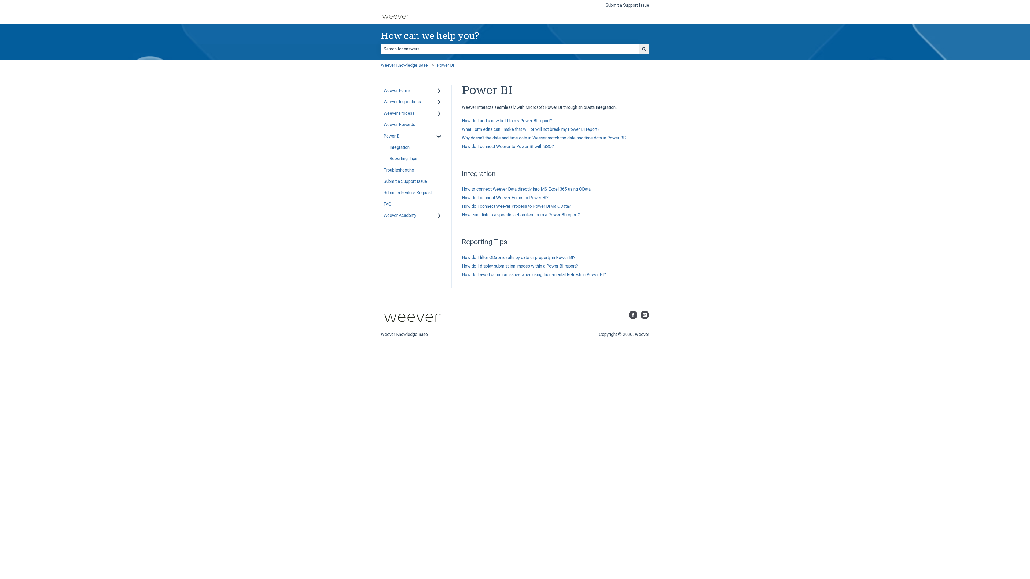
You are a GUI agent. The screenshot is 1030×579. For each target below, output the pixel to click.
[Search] (644, 49)
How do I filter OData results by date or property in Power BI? (518, 257)
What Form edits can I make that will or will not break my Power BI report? (530, 129)
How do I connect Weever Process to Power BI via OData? (516, 206)
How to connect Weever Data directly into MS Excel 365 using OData (526, 189)
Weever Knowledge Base (404, 65)
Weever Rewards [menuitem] (399, 124)
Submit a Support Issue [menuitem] (405, 181)
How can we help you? (430, 36)
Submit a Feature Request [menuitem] (408, 192)
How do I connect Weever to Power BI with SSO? (508, 146)
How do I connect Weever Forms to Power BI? (505, 197)
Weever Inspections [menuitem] (402, 101)
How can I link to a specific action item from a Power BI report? (521, 214)
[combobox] (510, 49)
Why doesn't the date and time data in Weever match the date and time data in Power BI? (544, 137)
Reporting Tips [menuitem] (403, 158)
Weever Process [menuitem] (399, 113)
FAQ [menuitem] (387, 204)
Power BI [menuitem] (392, 136)
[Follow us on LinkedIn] (645, 315)
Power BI (445, 65)
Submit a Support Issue (627, 5)
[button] (439, 91)
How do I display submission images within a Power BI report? (520, 266)
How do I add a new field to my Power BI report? (507, 120)
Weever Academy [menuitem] (400, 215)
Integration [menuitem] (399, 147)
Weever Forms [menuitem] (397, 90)
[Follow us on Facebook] (633, 315)
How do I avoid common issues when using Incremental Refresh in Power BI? (534, 274)
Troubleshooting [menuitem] (399, 170)
